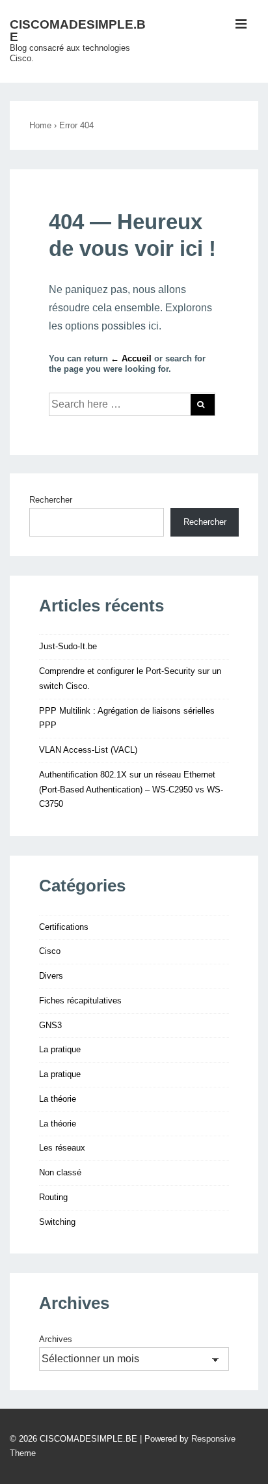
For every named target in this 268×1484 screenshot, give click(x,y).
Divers (51, 976)
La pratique (60, 1049)
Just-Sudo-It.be (68, 646)
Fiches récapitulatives (80, 1000)
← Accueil (131, 358)
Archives (55, 1339)
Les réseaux (62, 1148)
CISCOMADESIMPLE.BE (78, 31)
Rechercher (50, 500)
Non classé (60, 1172)
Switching (57, 1222)
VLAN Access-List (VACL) (88, 750)
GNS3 (50, 1025)
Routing (53, 1197)
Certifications (63, 927)
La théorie (57, 1099)
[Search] (203, 404)
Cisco (49, 951)
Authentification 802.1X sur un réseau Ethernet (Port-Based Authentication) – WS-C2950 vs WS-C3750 (131, 789)
